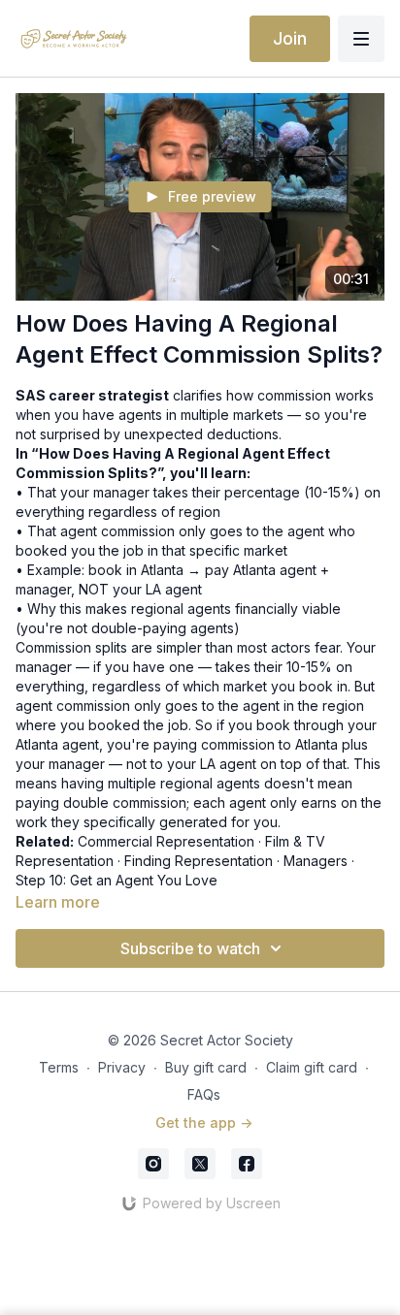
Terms (59, 1067)
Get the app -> (203, 1122)
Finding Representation (198, 860)
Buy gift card (206, 1067)
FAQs (203, 1094)
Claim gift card (311, 1067)
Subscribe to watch (190, 948)
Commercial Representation (166, 841)
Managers (315, 860)
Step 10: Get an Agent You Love (116, 880)
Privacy (122, 1067)
